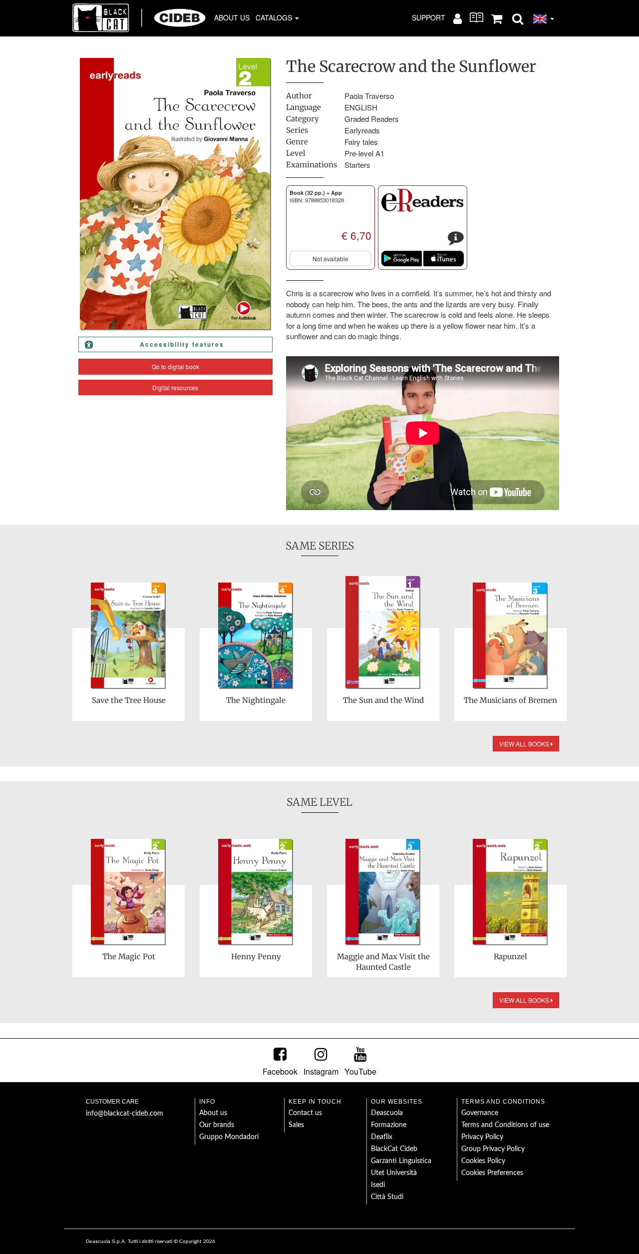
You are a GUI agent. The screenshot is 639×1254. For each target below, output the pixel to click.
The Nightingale (256, 700)
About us (232, 17)
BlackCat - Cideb (139, 17)
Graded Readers (371, 118)
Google (401, 258)
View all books (525, 743)
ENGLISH (360, 107)
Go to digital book (175, 366)
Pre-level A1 (364, 153)
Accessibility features (182, 344)
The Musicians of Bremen (510, 700)
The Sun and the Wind (383, 700)
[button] (517, 18)
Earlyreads (362, 130)
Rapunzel (510, 956)
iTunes (443, 258)
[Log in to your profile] (457, 18)
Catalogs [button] (275, 17)
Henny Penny (256, 956)
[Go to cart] (496, 18)
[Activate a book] (476, 17)
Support (428, 17)
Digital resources (175, 387)
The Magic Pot (128, 956)
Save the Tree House (129, 700)
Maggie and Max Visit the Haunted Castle (383, 962)
